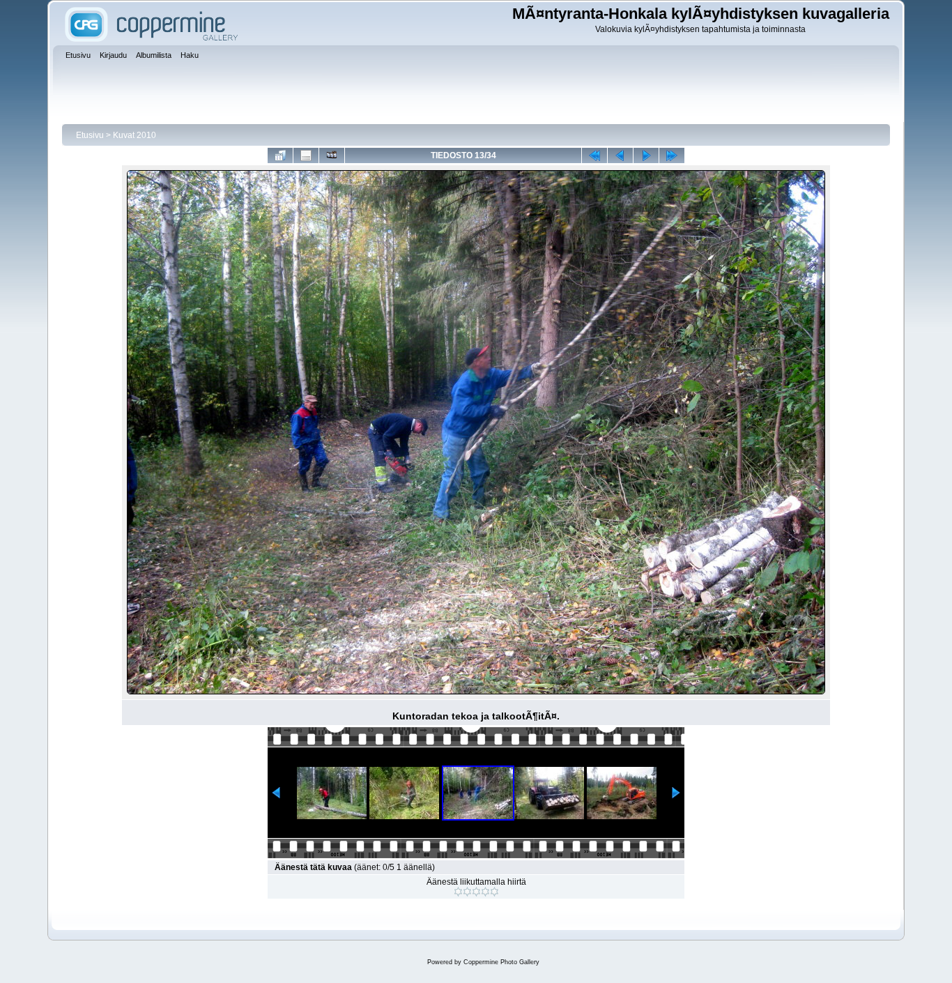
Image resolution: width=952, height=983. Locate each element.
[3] (476, 892)
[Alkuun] (594, 155)
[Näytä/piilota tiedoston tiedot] (305, 155)
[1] (458, 892)
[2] (467, 892)
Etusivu (90, 135)
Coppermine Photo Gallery (501, 962)
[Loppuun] (671, 155)
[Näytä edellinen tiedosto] (620, 155)
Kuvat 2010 (134, 135)
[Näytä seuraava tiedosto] (646, 155)
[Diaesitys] (331, 155)
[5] (494, 892)
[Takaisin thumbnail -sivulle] (280, 155)
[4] (485, 892)
